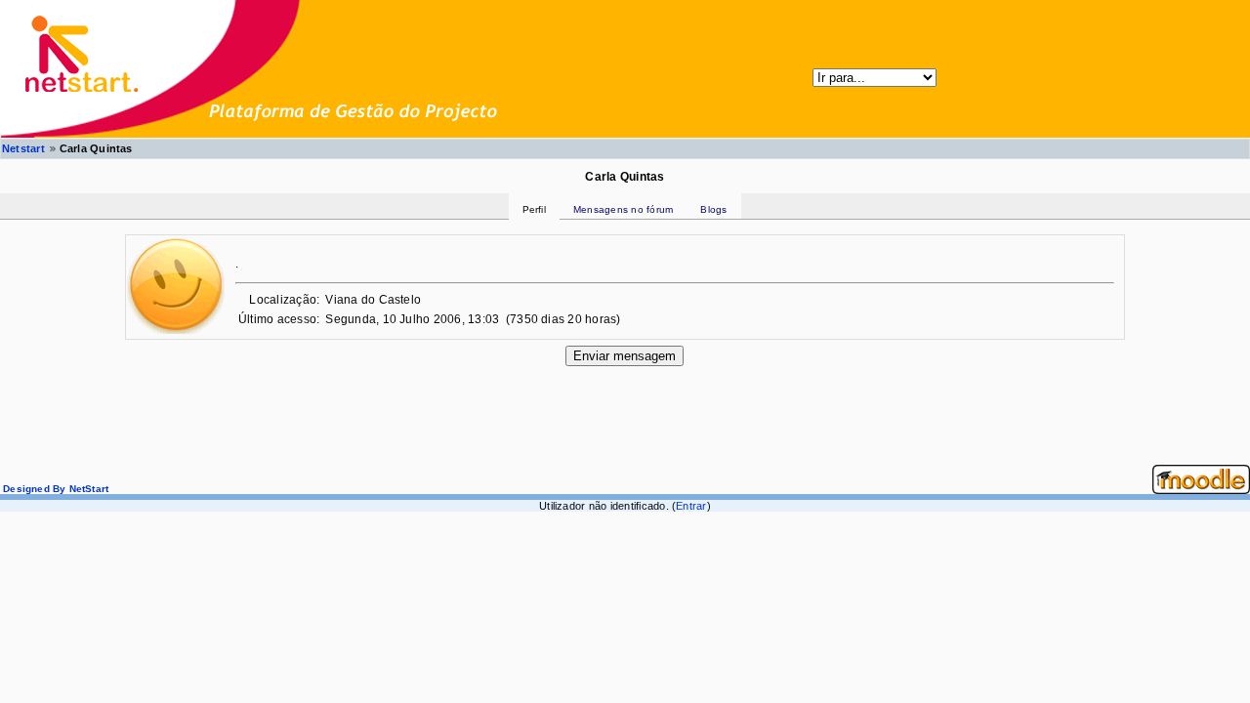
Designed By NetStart (54, 488)
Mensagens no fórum (623, 209)
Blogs (713, 209)
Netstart (23, 148)
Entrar (691, 506)
